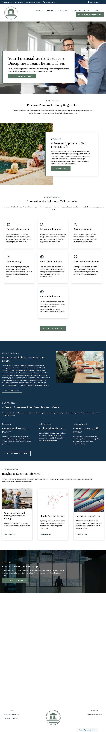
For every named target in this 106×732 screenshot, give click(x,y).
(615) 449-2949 (51, 2)
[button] (39, 10)
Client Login (95, 2)
